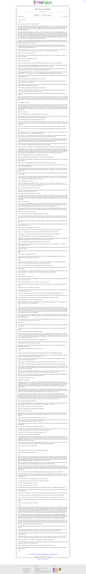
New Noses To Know (43, 9)
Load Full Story (21, 16)
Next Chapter (65, 16)
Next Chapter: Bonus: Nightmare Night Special (42, 554)
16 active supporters (26, 571)
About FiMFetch (37, 569)
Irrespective (43, 11)
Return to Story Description (42, 559)
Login (84, 1)
